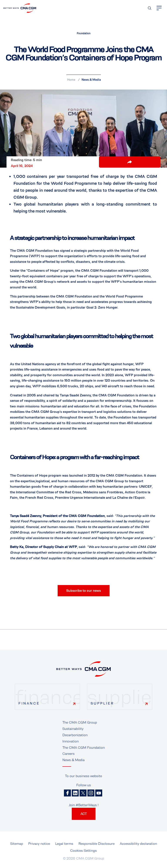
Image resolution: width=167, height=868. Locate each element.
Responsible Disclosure (96, 843)
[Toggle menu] (159, 8)
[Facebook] (67, 793)
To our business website (83, 776)
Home (71, 79)
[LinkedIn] (75, 793)
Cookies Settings (83, 850)
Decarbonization (75, 735)
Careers (68, 753)
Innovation (70, 741)
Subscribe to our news (83, 590)
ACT (83, 814)
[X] (83, 793)
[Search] (149, 8)
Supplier (102, 703)
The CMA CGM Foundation (83, 747)
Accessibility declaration (138, 843)
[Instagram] (90, 793)
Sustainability (73, 729)
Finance (29, 703)
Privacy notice (39, 843)
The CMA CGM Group (79, 722)
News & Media (91, 79)
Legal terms (64, 843)
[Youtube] (98, 793)
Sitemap (16, 843)
